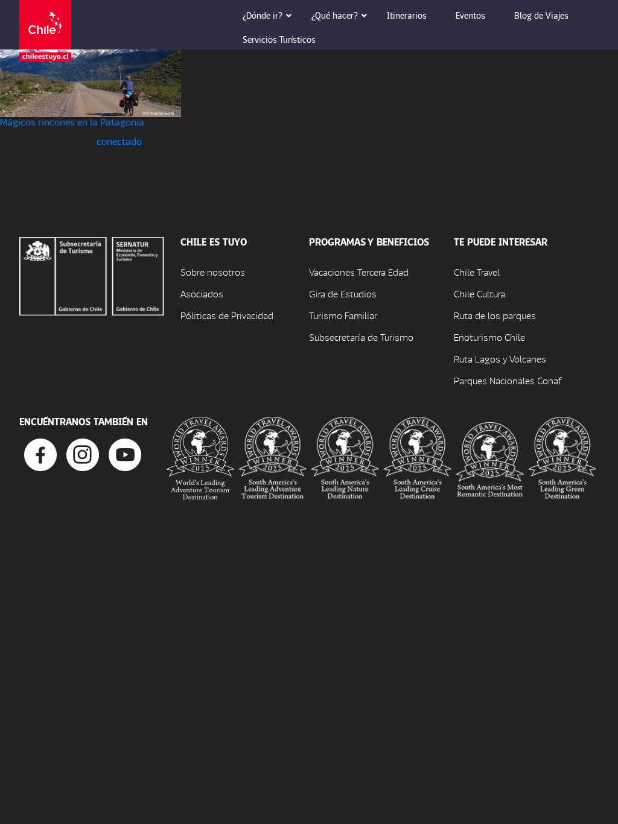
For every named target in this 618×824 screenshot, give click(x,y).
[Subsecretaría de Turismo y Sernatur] (91, 274)
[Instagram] (82, 453)
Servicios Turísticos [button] (279, 39)
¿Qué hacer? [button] (334, 15)
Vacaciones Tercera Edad (359, 271)
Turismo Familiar (343, 315)
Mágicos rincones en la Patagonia (72, 121)
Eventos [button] (470, 15)
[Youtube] (125, 453)
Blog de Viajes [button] (541, 15)
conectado (119, 141)
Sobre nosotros (212, 271)
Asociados (201, 293)
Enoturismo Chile (489, 337)
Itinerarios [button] (407, 15)
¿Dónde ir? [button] (262, 15)
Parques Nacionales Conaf (507, 380)
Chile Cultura (479, 293)
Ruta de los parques (495, 315)
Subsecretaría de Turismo (361, 337)
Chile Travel (477, 271)
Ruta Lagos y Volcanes (500, 358)
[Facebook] (40, 453)
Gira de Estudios (343, 293)
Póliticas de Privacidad (226, 315)
